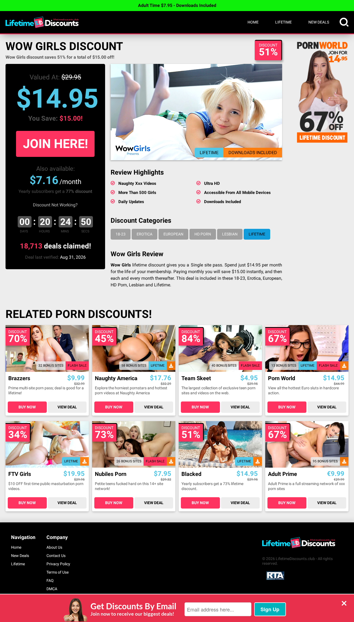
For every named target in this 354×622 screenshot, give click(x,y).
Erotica (144, 234)
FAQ (50, 580)
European (173, 234)
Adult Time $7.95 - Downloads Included (177, 5)
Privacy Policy (58, 564)
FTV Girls (19, 474)
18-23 (121, 234)
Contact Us (56, 555)
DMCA (51, 589)
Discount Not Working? (55, 205)
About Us (54, 547)
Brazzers (19, 378)
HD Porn (202, 234)
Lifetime (283, 22)
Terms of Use (57, 572)
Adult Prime (282, 474)
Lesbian (230, 234)
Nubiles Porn (110, 474)
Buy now (27, 407)
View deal (67, 407)
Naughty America (116, 378)
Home (253, 22)
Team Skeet (196, 378)
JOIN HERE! (55, 143)
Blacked (191, 474)
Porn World (281, 378)
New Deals (318, 22)
